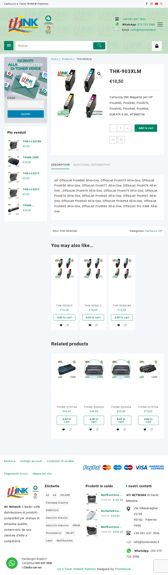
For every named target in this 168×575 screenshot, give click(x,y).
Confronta (121, 139)
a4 (54, 495)
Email (11, 98)
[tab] (62, 165)
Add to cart (146, 128)
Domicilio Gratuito (57, 518)
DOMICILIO (52, 510)
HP (160, 230)
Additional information (91, 164)
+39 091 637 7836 (134, 19)
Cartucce (151, 230)
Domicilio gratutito (57, 525)
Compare (68, 325)
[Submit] (99, 45)
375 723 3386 (146, 24)
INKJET (70, 533)
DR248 (76, 525)
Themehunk (123, 569)
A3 (47, 495)
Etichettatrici (54, 533)
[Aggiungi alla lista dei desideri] (113, 139)
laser (49, 540)
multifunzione (65, 540)
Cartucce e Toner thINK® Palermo (72, 569)
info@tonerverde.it (144, 29)
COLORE (65, 495)
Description (60, 164)
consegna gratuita (57, 502)
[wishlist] (61, 325)
